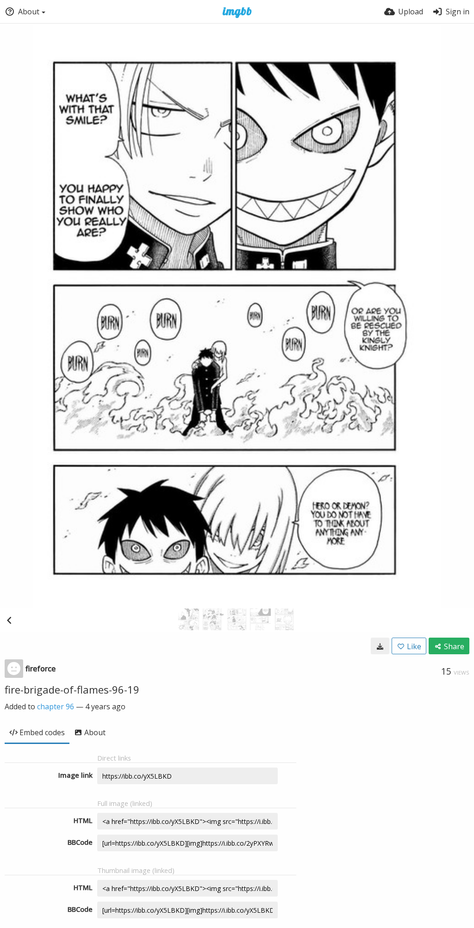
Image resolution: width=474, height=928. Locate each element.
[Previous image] (9, 620)
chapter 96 (55, 706)
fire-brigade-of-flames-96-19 (72, 689)
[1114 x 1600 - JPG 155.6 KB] (380, 646)
